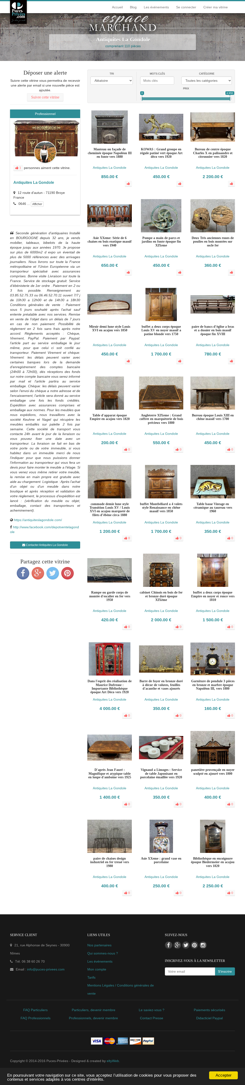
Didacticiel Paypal (209, 1018)
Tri (112, 73)
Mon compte (96, 969)
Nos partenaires (99, 945)
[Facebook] (23, 573)
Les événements (156, 7)
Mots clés (157, 73)
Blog (133, 7)
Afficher (37, 204)
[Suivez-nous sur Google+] (177, 945)
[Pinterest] (67, 573)
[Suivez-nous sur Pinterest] (194, 945)
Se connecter (186, 7)
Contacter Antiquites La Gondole (46, 545)
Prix (186, 88)
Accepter (224, 1075)
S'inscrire (225, 971)
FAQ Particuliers (35, 1010)
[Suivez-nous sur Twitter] (186, 945)
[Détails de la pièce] (100, 420)
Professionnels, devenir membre (93, 1018)
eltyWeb (113, 1061)
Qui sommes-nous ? (102, 953)
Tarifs (91, 977)
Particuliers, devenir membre (93, 1010)
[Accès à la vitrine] (119, 420)
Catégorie (206, 73)
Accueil (117, 7)
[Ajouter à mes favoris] (109, 420)
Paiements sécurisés (209, 1010)
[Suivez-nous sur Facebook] (169, 945)
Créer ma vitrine (215, 7)
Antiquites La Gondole (33, 182)
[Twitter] (52, 573)
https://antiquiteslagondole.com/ (38, 520)
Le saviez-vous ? (151, 1010)
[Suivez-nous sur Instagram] (203, 945)
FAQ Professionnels (35, 1018)
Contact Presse (151, 1018)
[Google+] (38, 573)
